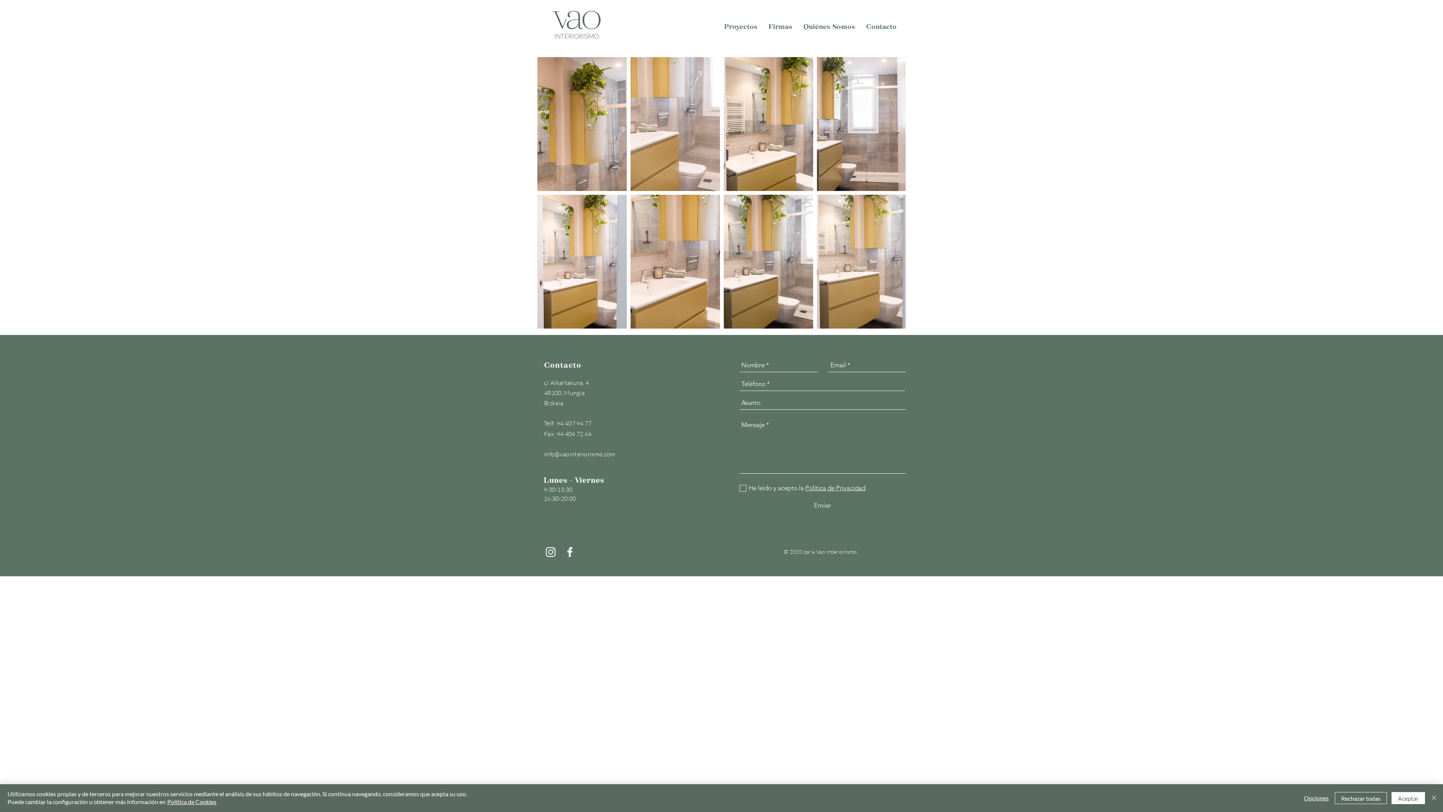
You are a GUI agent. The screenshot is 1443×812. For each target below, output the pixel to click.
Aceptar (1408, 798)
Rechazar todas (1361, 798)
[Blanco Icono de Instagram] (550, 552)
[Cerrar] (1433, 798)
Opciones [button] (1316, 797)
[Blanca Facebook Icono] (569, 552)
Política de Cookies (191, 801)
